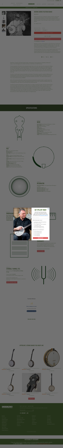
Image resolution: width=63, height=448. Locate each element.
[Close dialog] (48, 209)
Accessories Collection (44, 215)
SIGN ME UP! (40, 238)
